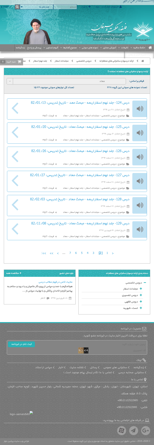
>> (51, 253)
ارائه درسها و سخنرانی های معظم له (116, 61)
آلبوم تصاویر (52, 47)
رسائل (93, 367)
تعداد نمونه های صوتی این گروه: (129, 87)
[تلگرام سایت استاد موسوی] (133, 430)
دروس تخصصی (83, 61)
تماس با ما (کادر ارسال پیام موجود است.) (87, 372)
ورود (97, 6)
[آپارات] (121, 430)
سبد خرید (9, 62)
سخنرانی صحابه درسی (131, 372)
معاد (23, 61)
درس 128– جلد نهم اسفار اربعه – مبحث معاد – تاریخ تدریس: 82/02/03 (79, 199)
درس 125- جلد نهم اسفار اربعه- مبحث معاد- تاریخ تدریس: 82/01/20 (80, 127)
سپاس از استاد (43, 367)
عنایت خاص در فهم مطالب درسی (55, 282)
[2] (100, 253)
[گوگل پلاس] (145, 430)
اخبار (60, 367)
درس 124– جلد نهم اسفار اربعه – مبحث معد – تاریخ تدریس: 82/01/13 (80, 103)
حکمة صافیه (139, 47)
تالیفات (124, 47)
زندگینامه (20, 47)
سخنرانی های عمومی (115, 367)
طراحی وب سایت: (21, 441)
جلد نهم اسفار (40, 61)
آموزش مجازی (109, 47)
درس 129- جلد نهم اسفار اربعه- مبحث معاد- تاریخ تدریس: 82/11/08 (80, 223)
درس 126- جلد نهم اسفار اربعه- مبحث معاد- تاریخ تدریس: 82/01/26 (80, 151)
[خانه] (144, 61)
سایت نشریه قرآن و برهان (140, 55)
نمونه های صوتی (90, 47)
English (6, 6)
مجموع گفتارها (70, 47)
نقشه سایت (76, 367)
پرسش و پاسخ (34, 47)
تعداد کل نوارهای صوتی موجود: (57, 87)
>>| (44, 253)
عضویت (84, 6)
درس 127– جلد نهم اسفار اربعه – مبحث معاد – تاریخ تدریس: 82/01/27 (79, 175)
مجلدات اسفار (61, 61)
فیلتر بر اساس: (136, 81)
